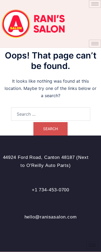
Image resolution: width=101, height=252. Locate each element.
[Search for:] (50, 114)
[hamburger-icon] (95, 4)
